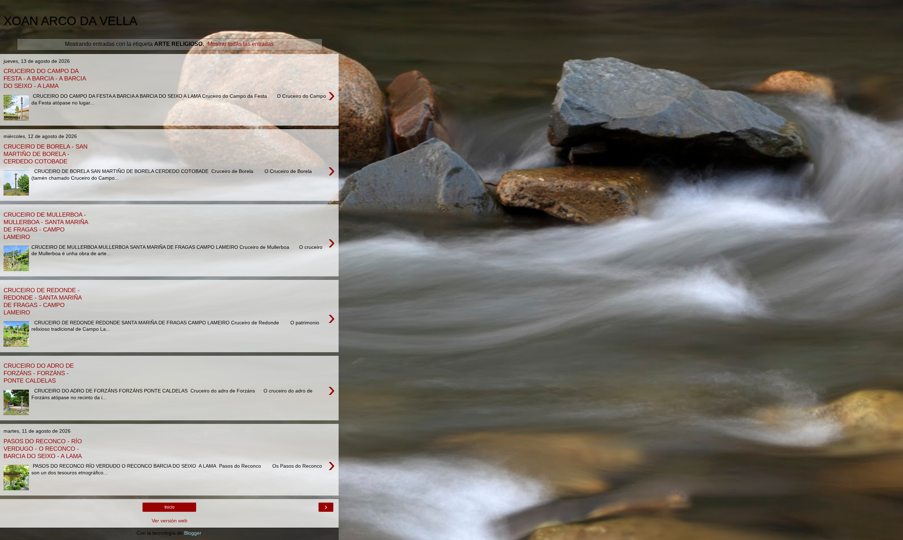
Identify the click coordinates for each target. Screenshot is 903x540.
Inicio (169, 507)
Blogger (192, 533)
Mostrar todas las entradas (240, 44)
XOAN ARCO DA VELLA (70, 21)
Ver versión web (169, 520)
